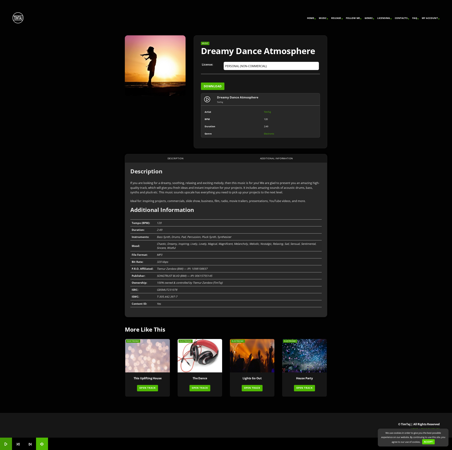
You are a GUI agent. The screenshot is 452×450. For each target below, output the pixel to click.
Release (336, 18)
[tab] (175, 158)
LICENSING (383, 18)
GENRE (369, 18)
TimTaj (267, 111)
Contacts (401, 18)
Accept (428, 441)
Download (213, 86)
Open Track (147, 387)
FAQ (414, 18)
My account (430, 18)
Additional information (276, 158)
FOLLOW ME (353, 18)
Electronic (269, 133)
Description (176, 158)
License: (207, 64)
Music (322, 18)
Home (310, 18)
